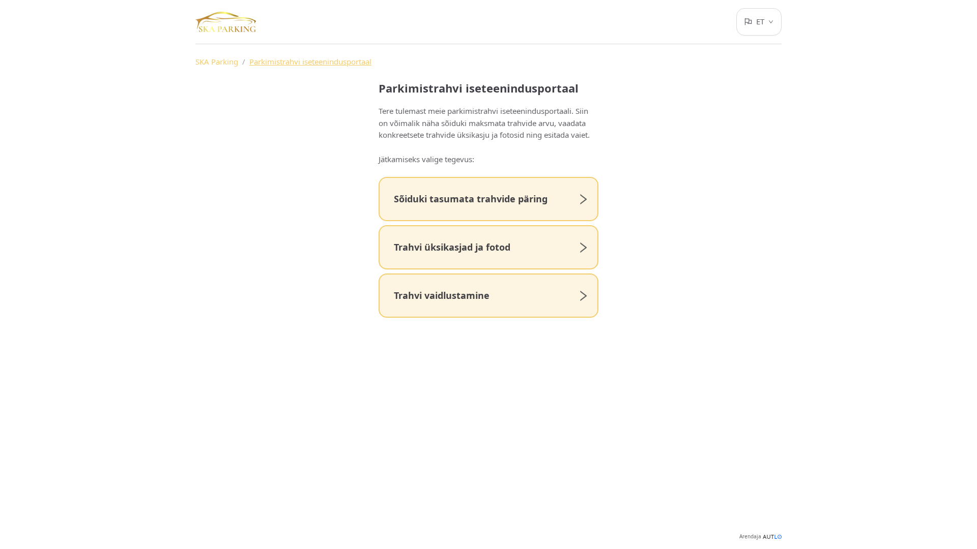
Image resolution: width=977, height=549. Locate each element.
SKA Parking (216, 61)
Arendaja (750, 536)
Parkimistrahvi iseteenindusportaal (310, 61)
